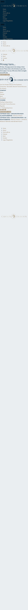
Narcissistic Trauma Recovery (7, 104)
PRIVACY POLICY (17, 115)
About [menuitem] (4, 44)
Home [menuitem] (4, 42)
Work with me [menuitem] (6, 46)
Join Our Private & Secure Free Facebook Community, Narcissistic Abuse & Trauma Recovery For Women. (13, 86)
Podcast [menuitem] (5, 54)
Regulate (2, 106)
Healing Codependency (6, 102)
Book (1, 96)
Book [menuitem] (4, 56)
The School (3, 98)
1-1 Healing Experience (6, 108)
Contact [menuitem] (5, 58)
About (1, 92)
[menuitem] (3, 60)
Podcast (2, 94)
